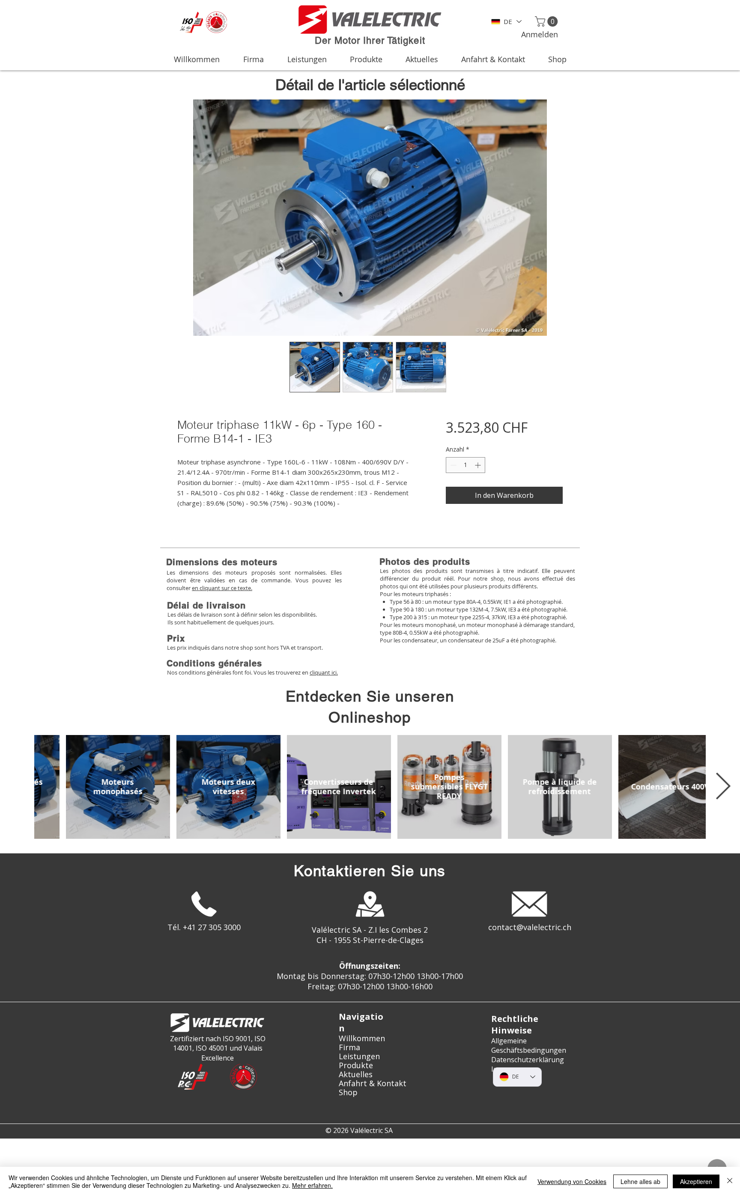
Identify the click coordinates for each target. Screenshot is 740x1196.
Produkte (356, 1065)
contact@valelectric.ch (529, 927)
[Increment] (478, 465)
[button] (547, 21)
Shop (348, 1092)
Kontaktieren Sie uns (370, 871)
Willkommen (362, 1038)
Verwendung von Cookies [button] (571, 1181)
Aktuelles (356, 1074)
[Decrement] (452, 465)
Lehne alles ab (640, 1181)
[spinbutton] (465, 465)
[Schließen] (730, 1181)
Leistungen (359, 1056)
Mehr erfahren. (312, 1185)
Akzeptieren (696, 1181)
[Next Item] (722, 786)
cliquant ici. (324, 672)
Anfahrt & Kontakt (370, 1083)
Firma (349, 1047)
